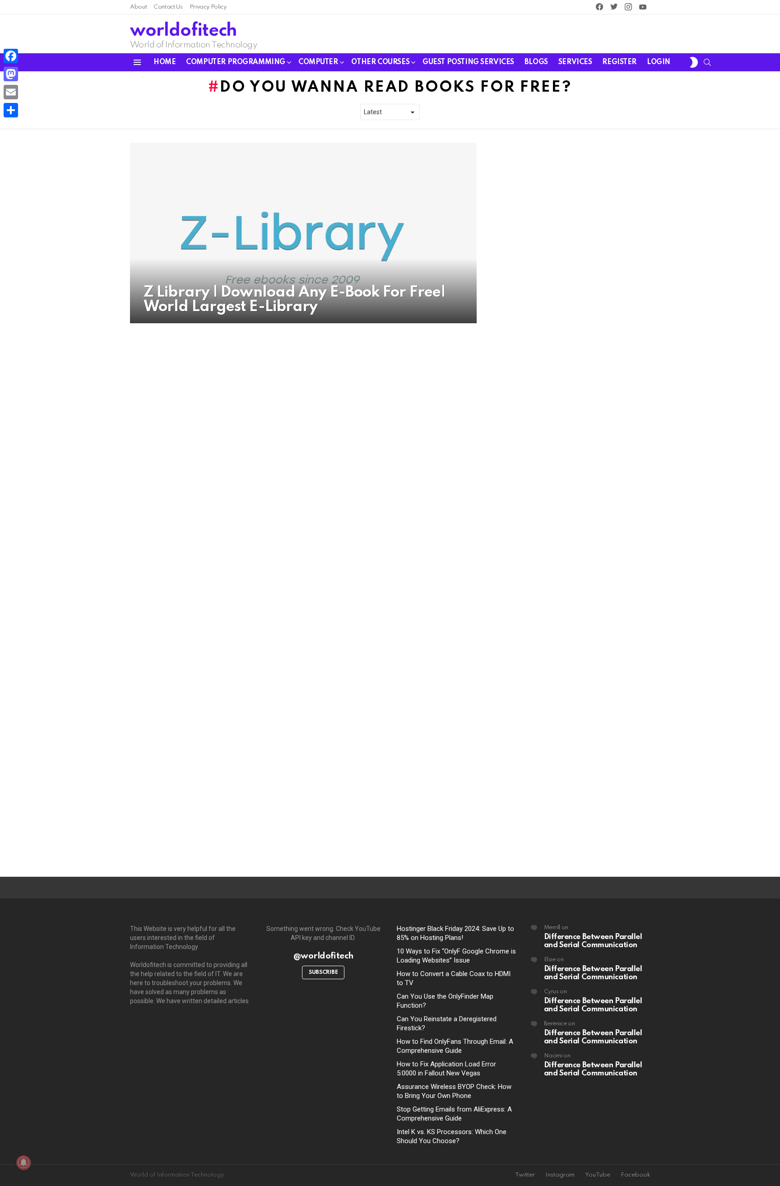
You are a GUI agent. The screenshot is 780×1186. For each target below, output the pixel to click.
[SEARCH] (707, 62)
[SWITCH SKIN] (693, 62)
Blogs (536, 62)
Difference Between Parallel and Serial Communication (593, 941)
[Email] (11, 92)
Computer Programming (235, 62)
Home (164, 62)
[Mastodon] (11, 74)
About (138, 7)
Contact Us (167, 7)
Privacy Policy (208, 7)
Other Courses (380, 62)
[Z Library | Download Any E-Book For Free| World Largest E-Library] (303, 233)
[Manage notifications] (23, 1162)
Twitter (525, 1175)
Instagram (560, 1175)
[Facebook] (11, 56)
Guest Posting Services (468, 62)
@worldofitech (323, 956)
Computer (318, 62)
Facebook (635, 1175)
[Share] (11, 110)
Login (658, 62)
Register (619, 62)
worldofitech (183, 31)
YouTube (597, 1175)
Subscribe (323, 972)
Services (575, 62)
